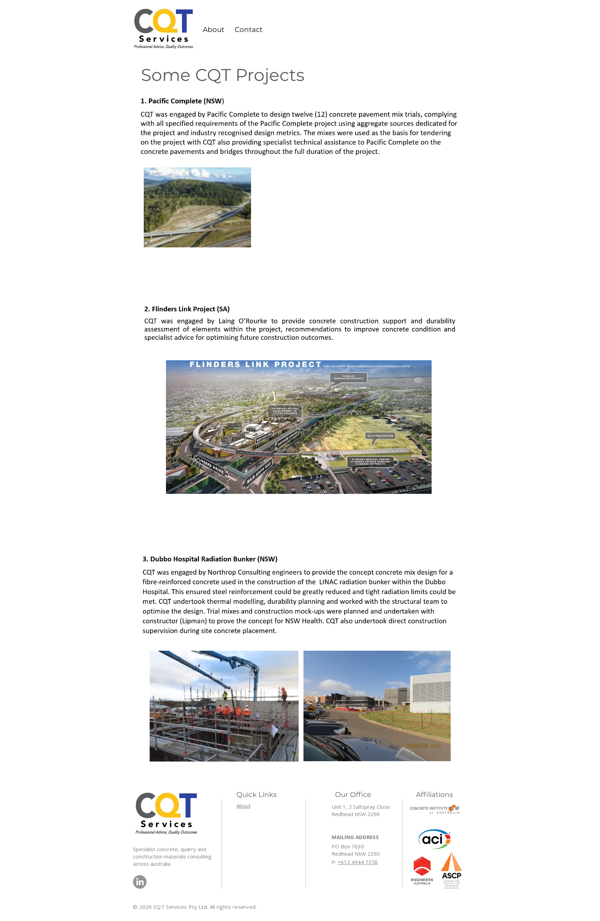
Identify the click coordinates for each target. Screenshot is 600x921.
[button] (249, 30)
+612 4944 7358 (358, 861)
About (243, 805)
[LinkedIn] (140, 882)
